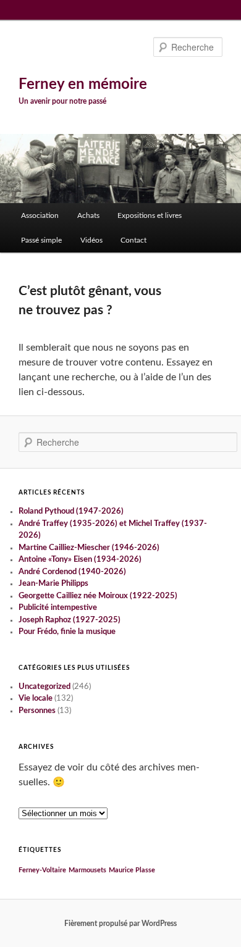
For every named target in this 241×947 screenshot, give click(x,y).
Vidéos (91, 240)
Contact (133, 240)
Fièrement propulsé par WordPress (120, 923)
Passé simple (41, 240)
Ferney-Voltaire (42, 870)
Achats (88, 215)
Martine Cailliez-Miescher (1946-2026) (89, 548)
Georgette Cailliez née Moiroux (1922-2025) (98, 596)
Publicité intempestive (58, 608)
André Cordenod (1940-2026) (72, 572)
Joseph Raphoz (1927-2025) (69, 620)
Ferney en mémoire (83, 84)
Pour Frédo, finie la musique (67, 632)
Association (40, 215)
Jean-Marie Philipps (53, 584)
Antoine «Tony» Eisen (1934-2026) (80, 560)
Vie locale (36, 699)
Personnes (37, 711)
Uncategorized (44, 687)
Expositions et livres (149, 215)
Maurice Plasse (132, 870)
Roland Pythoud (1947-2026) (71, 511)
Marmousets (87, 870)
